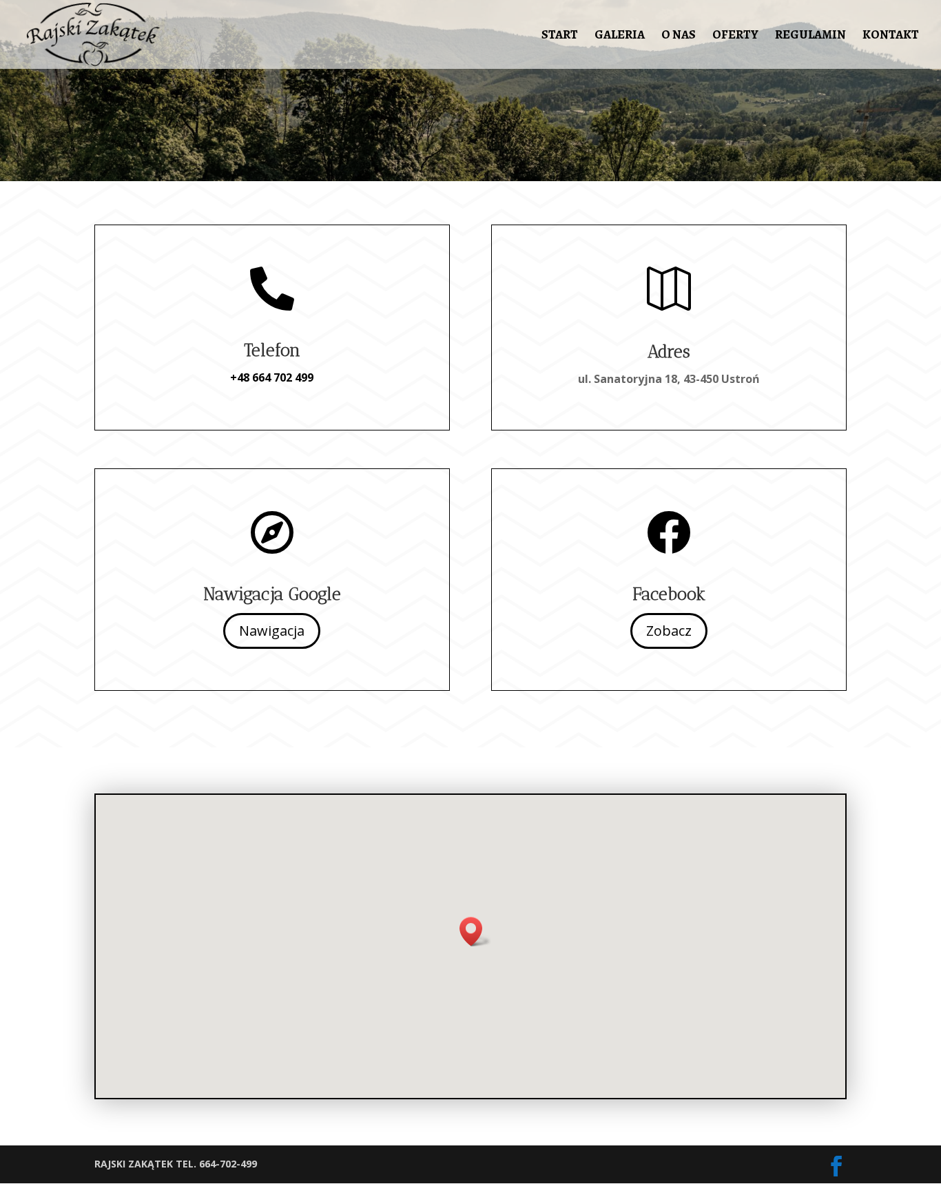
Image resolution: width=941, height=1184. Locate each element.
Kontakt (890, 36)
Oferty (735, 36)
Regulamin (810, 36)
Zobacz (669, 630)
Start (559, 36)
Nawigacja (271, 630)
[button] (475, 931)
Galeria (619, 36)
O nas (678, 36)
